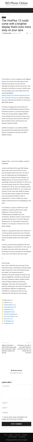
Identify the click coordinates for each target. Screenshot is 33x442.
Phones (8, 14)
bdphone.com (8, 302)
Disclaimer (24, 435)
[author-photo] (16, 368)
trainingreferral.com (10, 307)
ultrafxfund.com (9, 323)
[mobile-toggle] (3, 10)
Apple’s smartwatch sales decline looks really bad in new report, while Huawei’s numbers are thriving (9, 349)
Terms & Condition (12, 436)
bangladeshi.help (9, 312)
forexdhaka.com (9, 321)
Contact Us (17, 435)
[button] (30, 10)
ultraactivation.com (10, 305)
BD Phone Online (7, 33)
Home (3, 14)
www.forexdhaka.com (10, 314)
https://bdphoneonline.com (16, 373)
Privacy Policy (22, 436)
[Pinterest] (11, 37)
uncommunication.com (11, 316)
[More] (20, 37)
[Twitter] (7, 37)
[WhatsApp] (15, 37)
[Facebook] (3, 37)
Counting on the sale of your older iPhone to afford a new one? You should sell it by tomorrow (24, 349)
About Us (11, 435)
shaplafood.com (9, 309)
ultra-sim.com (8, 319)
